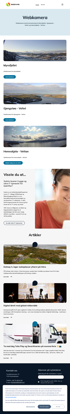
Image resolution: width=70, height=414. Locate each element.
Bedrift (43, 4)
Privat (37, 4)
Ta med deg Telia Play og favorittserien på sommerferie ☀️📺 (32, 346)
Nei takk (58, 406)
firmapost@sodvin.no (18, 382)
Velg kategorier (30, 406)
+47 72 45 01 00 (17, 380)
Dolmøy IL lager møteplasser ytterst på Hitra (25, 267)
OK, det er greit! (44, 406)
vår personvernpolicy (10, 397)
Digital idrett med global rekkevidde (20, 305)
